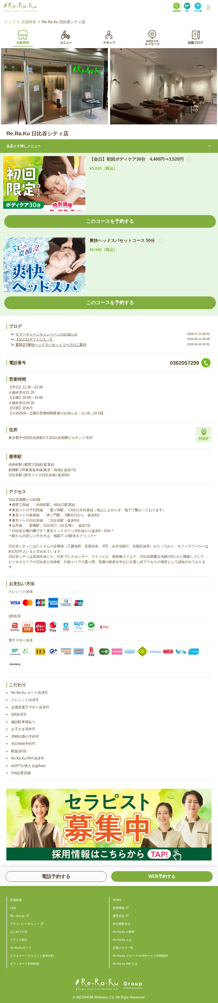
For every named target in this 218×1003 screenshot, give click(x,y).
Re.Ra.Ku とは (122, 939)
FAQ (13, 907)
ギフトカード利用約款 (24, 963)
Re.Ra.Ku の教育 (124, 931)
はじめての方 (19, 931)
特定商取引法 (121, 923)
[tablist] (109, 37)
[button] (188, 159)
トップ (9, 22)
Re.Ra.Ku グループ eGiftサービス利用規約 (140, 955)
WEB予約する (161, 876)
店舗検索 (28, 22)
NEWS (117, 899)
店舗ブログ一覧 (123, 947)
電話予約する (56, 876)
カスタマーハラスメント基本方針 (32, 955)
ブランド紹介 (19, 939)
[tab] (22, 37)
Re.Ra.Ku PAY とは (125, 963)
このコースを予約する (110, 221)
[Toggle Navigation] (208, 7)
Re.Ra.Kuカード (20, 947)
